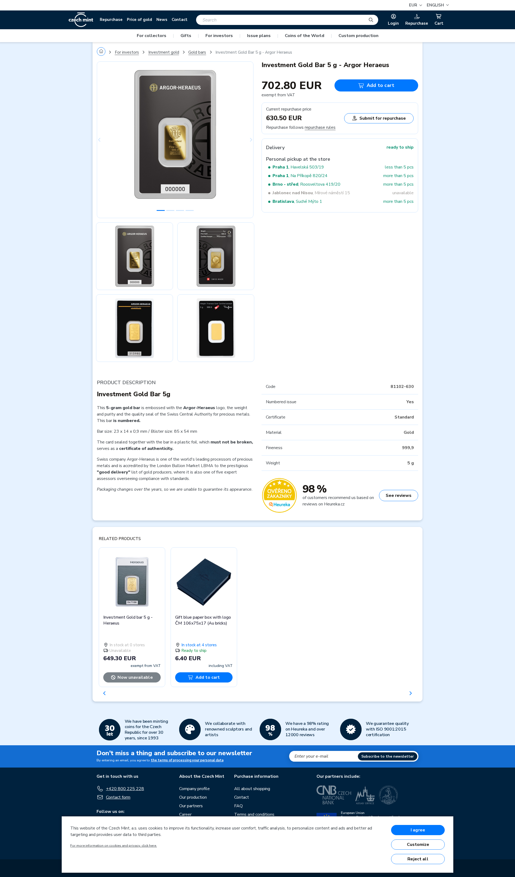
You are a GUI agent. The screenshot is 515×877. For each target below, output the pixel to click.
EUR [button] (413, 5)
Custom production (358, 36)
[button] (437, 5)
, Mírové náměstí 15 (311, 193)
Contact (179, 19)
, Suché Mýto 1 (297, 201)
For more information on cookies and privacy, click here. (113, 845)
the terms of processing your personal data (187, 760)
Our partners (191, 806)
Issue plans (259, 36)
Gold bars (197, 52)
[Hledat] (371, 20)
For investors (219, 36)
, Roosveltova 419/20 (306, 184)
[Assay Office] (365, 795)
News (161, 19)
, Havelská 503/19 (298, 167)
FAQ (238, 806)
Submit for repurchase (382, 118)
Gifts (186, 36)
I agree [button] (418, 830)
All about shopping (252, 789)
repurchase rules (320, 127)
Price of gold (139, 19)
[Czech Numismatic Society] (388, 795)
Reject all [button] (417, 859)
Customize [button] (418, 844)
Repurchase (111, 19)
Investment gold (163, 52)
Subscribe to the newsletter (387, 756)
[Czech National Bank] (334, 795)
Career (185, 814)
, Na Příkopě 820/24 (300, 176)
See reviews (398, 495)
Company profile (194, 789)
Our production (193, 797)
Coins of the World (304, 36)
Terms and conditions (254, 814)
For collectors (151, 36)
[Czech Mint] (80, 19)
